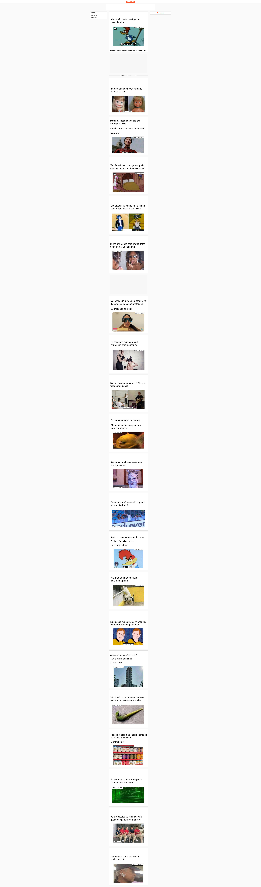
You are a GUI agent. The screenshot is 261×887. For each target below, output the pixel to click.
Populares (94, 15)
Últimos (93, 12)
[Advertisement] (130, 7)
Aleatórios (94, 17)
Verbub (130, 2)
